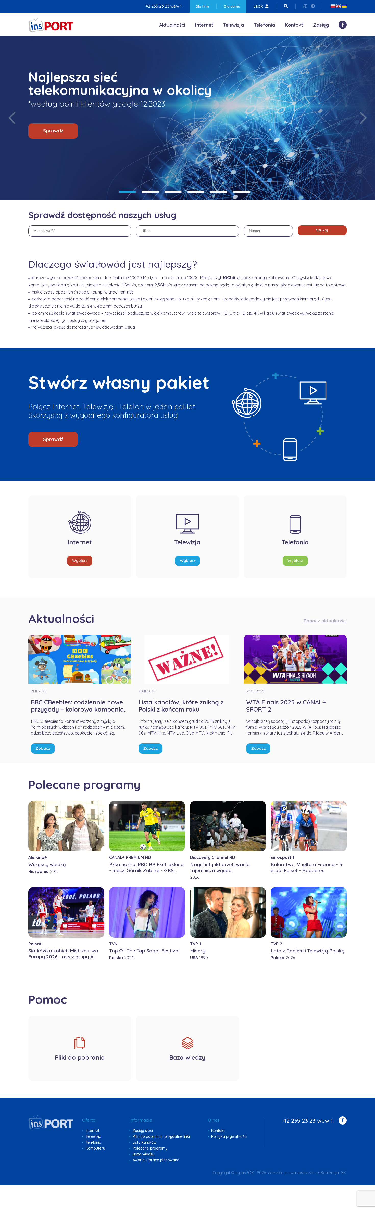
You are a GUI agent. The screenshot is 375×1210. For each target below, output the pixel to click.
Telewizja (233, 25)
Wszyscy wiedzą (47, 864)
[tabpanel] (187, 118)
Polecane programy (150, 1148)
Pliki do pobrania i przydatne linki (161, 1136)
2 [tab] (150, 192)
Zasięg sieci (143, 1130)
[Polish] (332, 6)
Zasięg (321, 25)
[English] (338, 6)
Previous (12, 118)
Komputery (95, 1148)
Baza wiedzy (143, 1154)
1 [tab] (127, 192)
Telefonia (264, 25)
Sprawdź (53, 131)
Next (363, 118)
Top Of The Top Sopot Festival (144, 951)
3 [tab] (173, 192)
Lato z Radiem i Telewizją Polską (308, 951)
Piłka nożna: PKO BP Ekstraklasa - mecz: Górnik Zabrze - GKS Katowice (146, 870)
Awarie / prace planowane (156, 1160)
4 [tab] (196, 192)
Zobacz (43, 748)
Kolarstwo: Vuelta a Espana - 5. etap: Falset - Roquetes (307, 867)
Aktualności (172, 25)
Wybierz (80, 560)
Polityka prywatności (229, 1136)
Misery (197, 951)
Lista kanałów (144, 1142)
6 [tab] (241, 192)
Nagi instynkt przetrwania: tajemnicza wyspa (220, 867)
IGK (343, 1172)
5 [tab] (218, 192)
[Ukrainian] (344, 6)
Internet (204, 25)
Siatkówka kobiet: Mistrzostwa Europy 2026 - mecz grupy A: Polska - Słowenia (63, 956)
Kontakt (294, 25)
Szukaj (322, 230)
